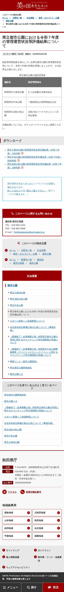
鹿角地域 (8, 512)
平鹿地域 (8, 536)
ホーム (5, 18)
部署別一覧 (26, 259)
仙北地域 (38, 528)
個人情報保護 (12, 557)
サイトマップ (12, 550)
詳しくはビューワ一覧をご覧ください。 (26, 190)
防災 (56, 587)
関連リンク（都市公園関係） (24, 361)
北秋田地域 (39, 512)
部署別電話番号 (33, 492)
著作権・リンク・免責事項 (50, 559)
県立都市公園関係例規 (21, 367)
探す (34, 587)
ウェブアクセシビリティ (18, 567)
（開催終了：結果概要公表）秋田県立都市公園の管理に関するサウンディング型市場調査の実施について (34, 339)
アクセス (12, 492)
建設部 (40, 259)
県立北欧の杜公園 (18, 299)
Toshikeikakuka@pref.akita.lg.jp (29, 232)
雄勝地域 (38, 536)
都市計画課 (18, 263)
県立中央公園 (16, 305)
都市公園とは (16, 374)
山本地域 (8, 520)
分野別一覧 (17, 18)
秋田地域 (38, 520)
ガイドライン (44, 550)
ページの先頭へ (58, 578)
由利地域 (8, 528)
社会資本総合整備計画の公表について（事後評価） (33, 329)
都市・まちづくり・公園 (49, 18)
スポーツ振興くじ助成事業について (27, 321)
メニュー (12, 587)
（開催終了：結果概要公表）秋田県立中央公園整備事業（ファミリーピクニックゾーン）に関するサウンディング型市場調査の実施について (34, 352)
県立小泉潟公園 (17, 292)
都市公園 (9, 21)
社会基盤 (30, 18)
